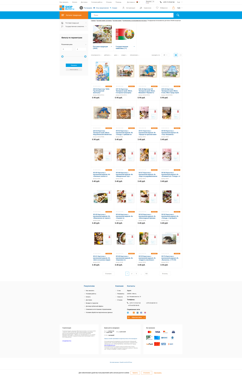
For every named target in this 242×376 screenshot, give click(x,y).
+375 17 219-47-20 (168, 2)
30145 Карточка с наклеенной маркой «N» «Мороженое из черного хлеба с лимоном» (101, 216)
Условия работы (96, 2)
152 (146, 274)
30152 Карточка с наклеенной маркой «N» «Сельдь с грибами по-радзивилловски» (124, 132)
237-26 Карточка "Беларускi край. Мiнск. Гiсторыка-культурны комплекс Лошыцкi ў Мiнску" (124, 91)
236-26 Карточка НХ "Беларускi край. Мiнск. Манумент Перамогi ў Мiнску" (147, 91)
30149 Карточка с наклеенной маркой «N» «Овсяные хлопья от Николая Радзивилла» (101, 174)
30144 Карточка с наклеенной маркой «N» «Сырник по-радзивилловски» (124, 216)
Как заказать (64, 2)
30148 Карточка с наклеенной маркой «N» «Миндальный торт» (124, 174)
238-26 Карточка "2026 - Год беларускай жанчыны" (101, 91)
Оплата (74, 2)
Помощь (118, 2)
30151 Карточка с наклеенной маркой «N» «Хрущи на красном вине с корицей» (147, 132)
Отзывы (109, 2)
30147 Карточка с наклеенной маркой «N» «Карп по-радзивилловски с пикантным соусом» (148, 174)
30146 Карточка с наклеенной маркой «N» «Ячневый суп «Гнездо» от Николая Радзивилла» (170, 174)
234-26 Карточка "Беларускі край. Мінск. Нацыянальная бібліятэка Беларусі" (102, 132)
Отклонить (146, 373)
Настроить (158, 373)
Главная (93, 20)
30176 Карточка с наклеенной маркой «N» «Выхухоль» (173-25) (170, 258)
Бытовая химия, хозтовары (104, 20)
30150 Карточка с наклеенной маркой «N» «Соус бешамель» (170, 132)
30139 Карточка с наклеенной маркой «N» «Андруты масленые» (147, 258)
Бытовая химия (117, 20)
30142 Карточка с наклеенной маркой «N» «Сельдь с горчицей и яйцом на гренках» (170, 216)
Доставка (84, 2)
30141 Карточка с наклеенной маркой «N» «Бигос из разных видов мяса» (101, 258)
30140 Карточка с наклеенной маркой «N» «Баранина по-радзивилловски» (124, 258)
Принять (135, 373)
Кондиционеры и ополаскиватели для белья (135, 20)
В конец (165, 274)
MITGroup (130, 362)
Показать (74, 65)
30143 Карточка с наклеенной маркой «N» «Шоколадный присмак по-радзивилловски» (147, 216)
